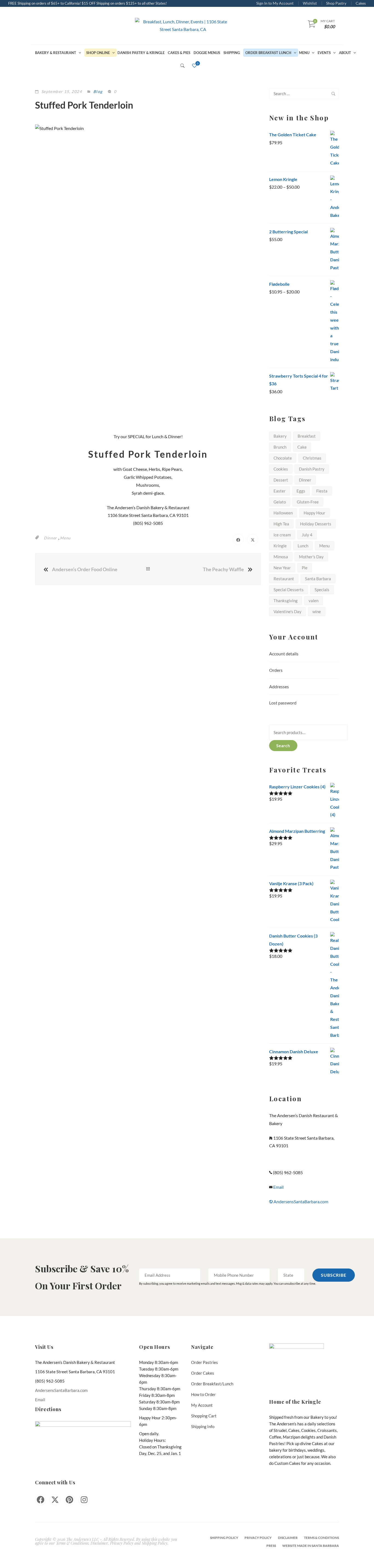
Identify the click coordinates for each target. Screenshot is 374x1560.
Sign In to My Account (275, 3)
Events (324, 52)
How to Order (203, 1394)
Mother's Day (311, 556)
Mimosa (281, 556)
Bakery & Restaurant (55, 52)
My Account (202, 1405)
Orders (276, 670)
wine (316, 611)
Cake (302, 446)
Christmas (312, 457)
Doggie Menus (207, 52)
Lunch (303, 545)
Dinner (50, 538)
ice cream (282, 534)
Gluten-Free (308, 501)
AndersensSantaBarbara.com (301, 1201)
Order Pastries (204, 1362)
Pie (304, 567)
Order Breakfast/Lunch (212, 1383)
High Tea (281, 523)
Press (271, 1546)
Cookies (281, 468)
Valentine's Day (287, 611)
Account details (283, 653)
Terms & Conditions (321, 1538)
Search (283, 745)
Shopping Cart (204, 1415)
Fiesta (321, 490)
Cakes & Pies (179, 52)
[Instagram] (84, 1499)
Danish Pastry (311, 468)
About (345, 52)
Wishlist (310, 3)
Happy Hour (314, 512)
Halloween (283, 512)
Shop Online (98, 52)
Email (278, 1187)
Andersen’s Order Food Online (84, 569)
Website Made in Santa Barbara (310, 1546)
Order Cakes (202, 1373)
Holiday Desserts (315, 523)
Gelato (280, 501)
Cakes (361, 3)
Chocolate (283, 457)
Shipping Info (202, 1426)
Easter (280, 490)
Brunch (280, 446)
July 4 (307, 534)
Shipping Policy (224, 1538)
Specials (322, 589)
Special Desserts (289, 589)
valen (313, 600)
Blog (98, 91)
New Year (282, 567)
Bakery (280, 436)
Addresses (279, 686)
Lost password (283, 702)
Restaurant (284, 578)
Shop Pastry (336, 3)
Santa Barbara (318, 578)
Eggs (301, 490)
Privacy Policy (258, 1538)
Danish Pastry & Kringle (141, 52)
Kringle (280, 545)
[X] (55, 1499)
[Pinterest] (69, 1499)
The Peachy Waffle (223, 569)
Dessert (281, 479)
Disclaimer (288, 1538)
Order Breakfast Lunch (268, 52)
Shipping (231, 52)
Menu (304, 52)
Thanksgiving (286, 600)
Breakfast (307, 436)
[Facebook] (40, 1499)
